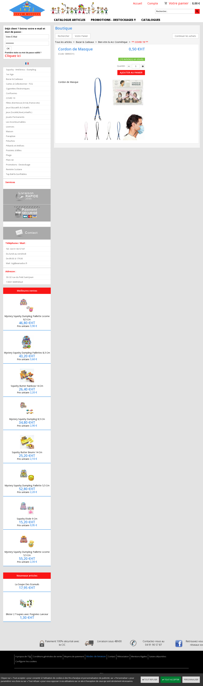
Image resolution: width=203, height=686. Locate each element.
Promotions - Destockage (18, 164)
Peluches (10, 140)
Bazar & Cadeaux (14, 79)
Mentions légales (139, 656)
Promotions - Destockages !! (113, 20)
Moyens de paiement (74, 656)
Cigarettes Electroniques (18, 88)
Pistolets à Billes (14, 150)
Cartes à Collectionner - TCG (19, 83)
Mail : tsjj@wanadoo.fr (16, 263)
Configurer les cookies (26, 661)
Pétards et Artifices (15, 145)
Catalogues (150, 20)
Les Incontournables (16, 121)
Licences (10, 126)
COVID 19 (10, 98)
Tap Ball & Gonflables (16, 174)
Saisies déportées (157, 656)
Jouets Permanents (15, 117)
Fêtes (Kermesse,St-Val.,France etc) (23, 102)
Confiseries (11, 93)
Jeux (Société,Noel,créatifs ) (19, 112)
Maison (9, 131)
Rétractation (123, 656)
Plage (9, 155)
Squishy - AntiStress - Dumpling (21, 69)
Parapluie (10, 136)
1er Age (10, 74)
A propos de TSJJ (23, 656)
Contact (111, 656)
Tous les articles (63, 41)
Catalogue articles (69, 20)
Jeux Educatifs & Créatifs (17, 107)
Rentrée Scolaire (14, 169)
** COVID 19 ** (140, 41)
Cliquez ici (13, 55)
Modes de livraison (96, 656)
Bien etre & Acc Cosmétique (113, 41)
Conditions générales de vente (47, 656)
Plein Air (10, 159)
